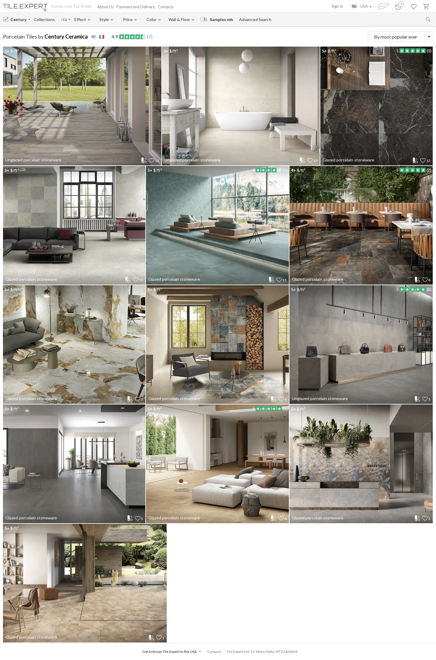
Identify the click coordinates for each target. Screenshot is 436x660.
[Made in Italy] (101, 37)
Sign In (337, 6)
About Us (105, 6)
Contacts (166, 6)
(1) (429, 50)
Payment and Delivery (136, 6)
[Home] (25, 8)
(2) (429, 170)
